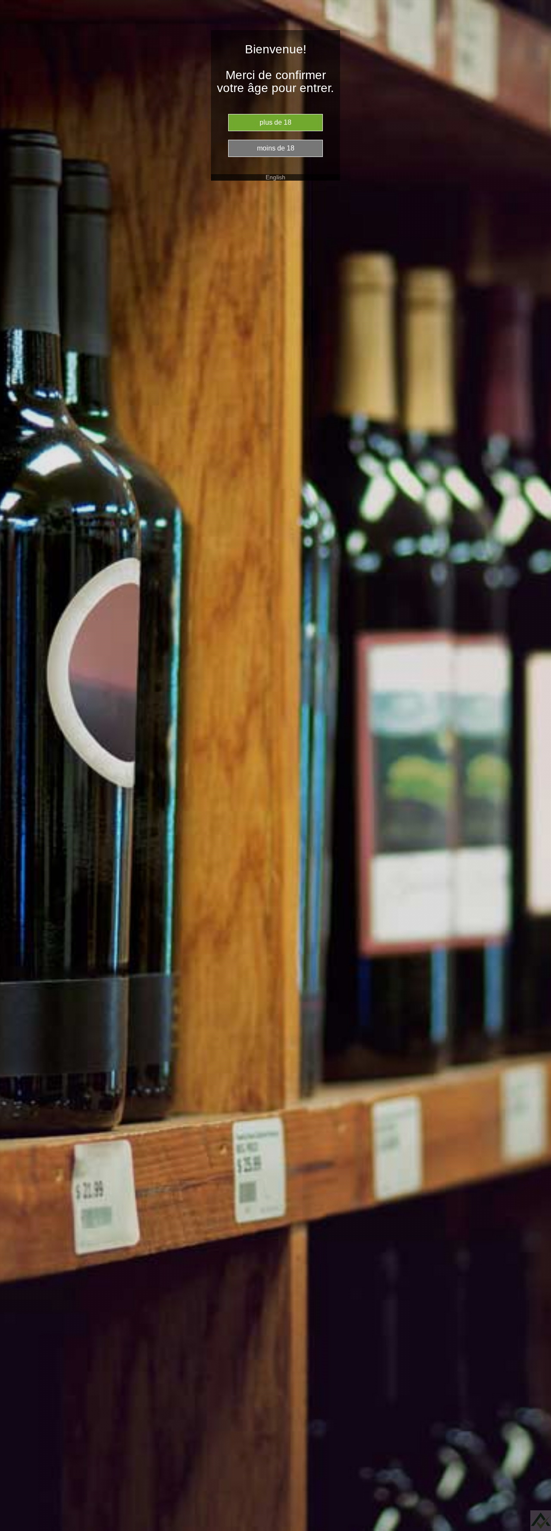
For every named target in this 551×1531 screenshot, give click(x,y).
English (275, 177)
